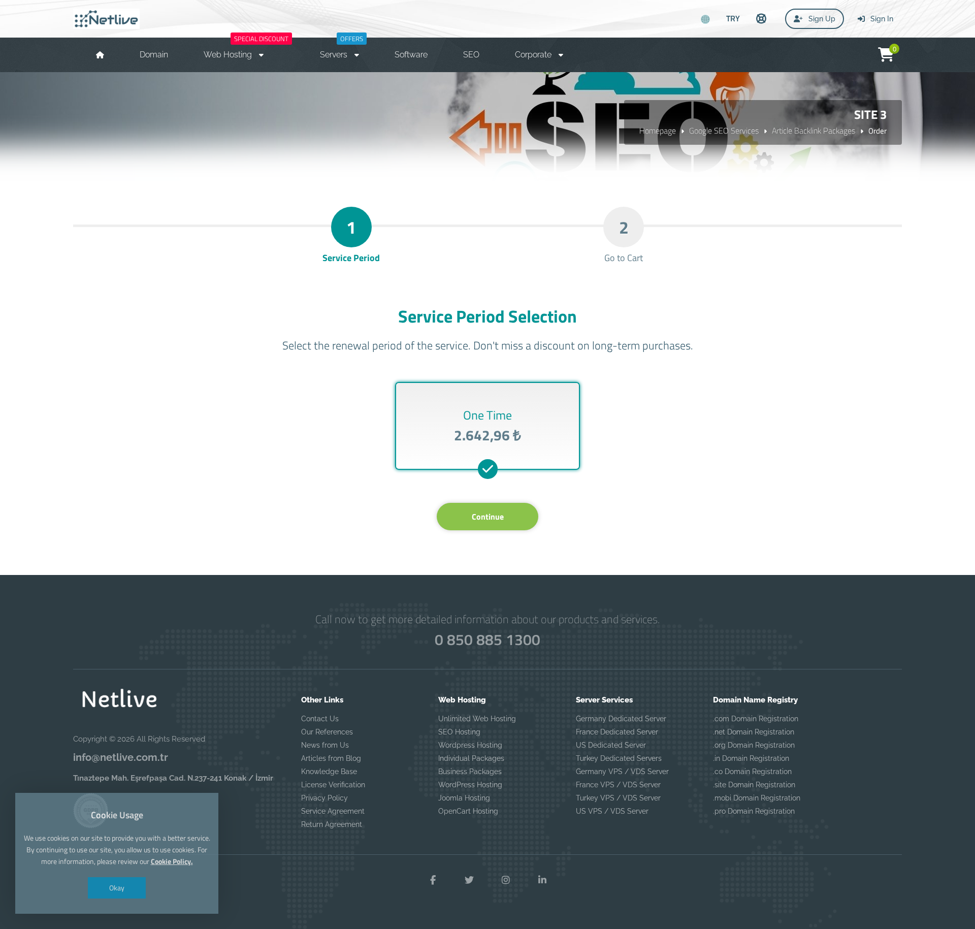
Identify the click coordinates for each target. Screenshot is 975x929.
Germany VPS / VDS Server (622, 771)
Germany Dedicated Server (621, 719)
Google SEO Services (724, 130)
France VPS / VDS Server (618, 785)
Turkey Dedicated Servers (619, 758)
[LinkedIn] (542, 880)
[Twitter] (469, 880)
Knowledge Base (329, 771)
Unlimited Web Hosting (477, 719)
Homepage (657, 130)
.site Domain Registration (754, 785)
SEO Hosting (459, 732)
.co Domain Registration (752, 771)
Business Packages (470, 771)
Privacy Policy (324, 798)
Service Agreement (333, 811)
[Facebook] (432, 880)
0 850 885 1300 (487, 639)
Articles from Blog (331, 758)
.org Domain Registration (754, 745)
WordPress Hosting (470, 785)
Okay (116, 887)
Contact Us (320, 719)
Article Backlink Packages (813, 130)
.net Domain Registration (753, 732)
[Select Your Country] (705, 19)
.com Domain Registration (755, 719)
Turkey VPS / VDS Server (618, 798)
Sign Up (820, 19)
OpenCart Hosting (468, 811)
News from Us (325, 745)
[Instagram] (506, 880)
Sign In (880, 19)
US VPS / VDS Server (612, 811)
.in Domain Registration (751, 758)
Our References (327, 732)
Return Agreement (331, 824)
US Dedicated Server (611, 745)
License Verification (333, 785)
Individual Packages (471, 758)
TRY (733, 18)
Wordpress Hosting (470, 745)
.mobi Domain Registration (756, 798)
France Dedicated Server (617, 732)
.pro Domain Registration (754, 811)
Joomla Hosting (464, 798)
